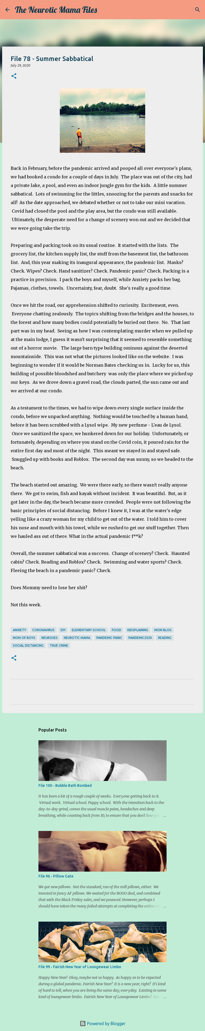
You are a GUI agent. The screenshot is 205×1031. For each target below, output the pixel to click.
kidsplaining (137, 630)
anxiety (19, 630)
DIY (63, 630)
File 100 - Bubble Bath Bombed (65, 785)
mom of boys (24, 637)
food (116, 630)
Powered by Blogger (105, 1023)
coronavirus (43, 630)
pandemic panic (109, 637)
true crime (59, 645)
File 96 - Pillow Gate (55, 876)
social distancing (28, 645)
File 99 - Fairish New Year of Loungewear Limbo (79, 967)
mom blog (163, 630)
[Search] (104, 9)
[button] (14, 76)
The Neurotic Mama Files (56, 9)
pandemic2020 (140, 637)
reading (164, 637)
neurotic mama (77, 637)
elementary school (89, 630)
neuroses (49, 637)
